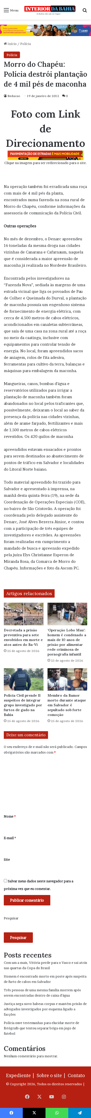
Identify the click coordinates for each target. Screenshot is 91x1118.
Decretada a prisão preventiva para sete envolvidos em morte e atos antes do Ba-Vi (23, 637)
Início (12, 44)
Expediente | (21, 1075)
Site (7, 859)
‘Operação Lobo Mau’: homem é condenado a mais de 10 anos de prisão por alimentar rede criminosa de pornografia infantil (67, 642)
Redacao (14, 96)
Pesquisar (11, 918)
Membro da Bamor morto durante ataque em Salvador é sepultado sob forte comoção (67, 705)
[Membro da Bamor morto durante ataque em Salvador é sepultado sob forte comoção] (67, 679)
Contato (76, 1075)
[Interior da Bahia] (50, 10)
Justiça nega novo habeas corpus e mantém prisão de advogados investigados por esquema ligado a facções (45, 1009)
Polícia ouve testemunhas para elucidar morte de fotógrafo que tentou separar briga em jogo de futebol (41, 1028)
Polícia (25, 44)
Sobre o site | (52, 1075)
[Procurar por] (84, 12)
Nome (10, 816)
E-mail (10, 838)
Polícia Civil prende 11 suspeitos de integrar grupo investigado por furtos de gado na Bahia (23, 705)
